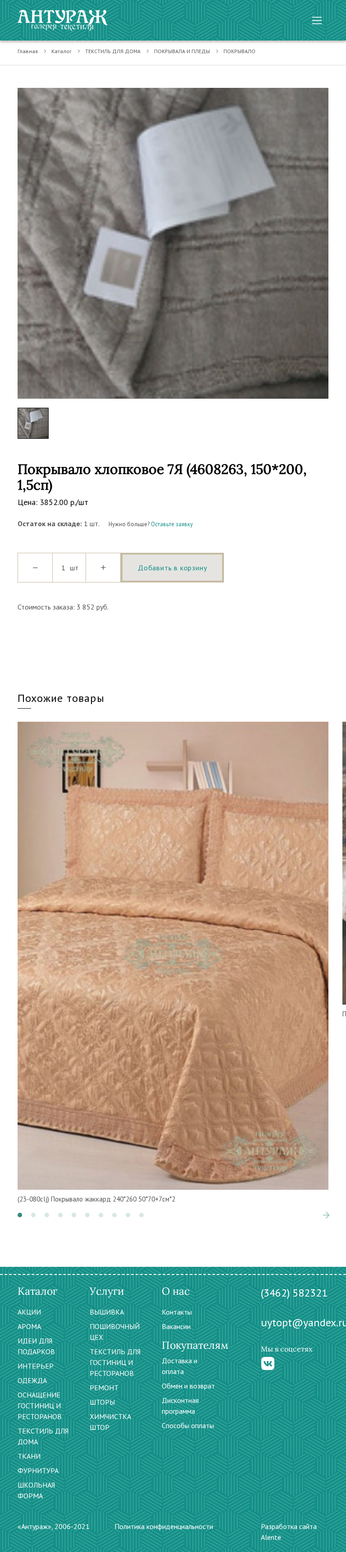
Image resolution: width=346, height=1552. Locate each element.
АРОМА (29, 1326)
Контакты (177, 1311)
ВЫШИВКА (107, 1311)
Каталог (61, 51)
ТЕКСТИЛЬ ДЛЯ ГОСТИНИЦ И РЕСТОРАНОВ (115, 1362)
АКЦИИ (29, 1311)
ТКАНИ (29, 1456)
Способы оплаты (188, 1425)
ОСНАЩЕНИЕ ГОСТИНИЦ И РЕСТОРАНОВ (40, 1405)
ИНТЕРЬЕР (36, 1365)
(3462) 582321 (294, 1293)
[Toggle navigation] (316, 20)
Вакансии (176, 1326)
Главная (28, 51)
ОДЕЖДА (32, 1380)
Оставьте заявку (172, 524)
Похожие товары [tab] (61, 698)
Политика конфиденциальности (163, 1526)
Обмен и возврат (188, 1385)
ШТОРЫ (102, 1401)
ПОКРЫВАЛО (239, 51)
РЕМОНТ (104, 1387)
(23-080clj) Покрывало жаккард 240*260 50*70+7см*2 (96, 1199)
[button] (20, 1215)
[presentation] (312, 1215)
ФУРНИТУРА (38, 1470)
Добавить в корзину (172, 567)
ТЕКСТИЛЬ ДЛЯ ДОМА (113, 51)
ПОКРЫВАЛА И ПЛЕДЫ (182, 51)
